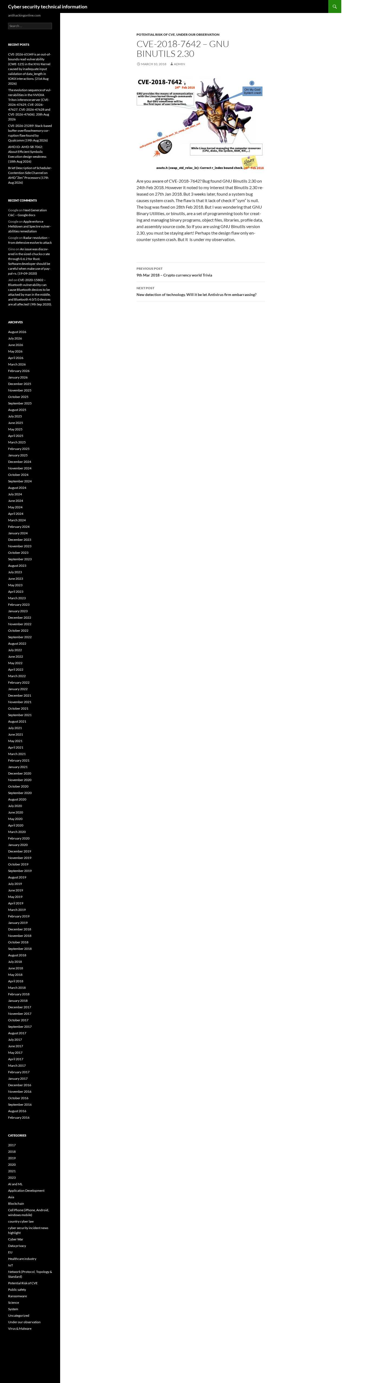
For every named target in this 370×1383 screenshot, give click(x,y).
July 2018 (15, 962)
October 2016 (18, 1098)
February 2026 (19, 371)
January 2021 (18, 767)
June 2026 (15, 345)
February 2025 (19, 449)
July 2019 (15, 884)
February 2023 (19, 604)
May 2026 (15, 351)
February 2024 (19, 527)
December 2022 (19, 617)
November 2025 (19, 390)
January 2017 (18, 1078)
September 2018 (20, 949)
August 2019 (17, 877)
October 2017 (18, 1020)
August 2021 (17, 721)
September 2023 (20, 559)
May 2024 (15, 507)
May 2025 (15, 429)
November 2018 (19, 936)
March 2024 (17, 520)
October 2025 (18, 397)
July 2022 (15, 650)
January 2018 (18, 1001)
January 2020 (18, 845)
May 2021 (15, 741)
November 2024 (19, 468)
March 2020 (17, 832)
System (13, 1309)
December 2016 (19, 1085)
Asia (11, 1197)
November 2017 (19, 1014)
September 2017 (20, 1027)
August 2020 (17, 799)
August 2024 (17, 488)
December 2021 (19, 695)
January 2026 (18, 377)
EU (10, 1252)
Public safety (17, 1289)
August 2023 (17, 566)
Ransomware (17, 1296)
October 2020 (18, 786)
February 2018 (19, 994)
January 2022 (18, 689)
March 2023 (17, 598)
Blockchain (16, 1203)
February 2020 (19, 838)
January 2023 (18, 611)
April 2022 (15, 669)
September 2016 (20, 1104)
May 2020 (15, 819)
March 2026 (17, 364)
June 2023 (15, 579)
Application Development (26, 1190)
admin (179, 64)
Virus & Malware (19, 1328)
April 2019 (15, 903)
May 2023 (15, 585)
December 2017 (19, 1007)
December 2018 (19, 929)
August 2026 (17, 332)
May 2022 (15, 663)
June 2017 (15, 1046)
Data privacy (17, 1246)
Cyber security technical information (47, 6)
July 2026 (15, 338)
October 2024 (18, 475)
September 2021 (20, 715)
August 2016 (17, 1111)
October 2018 (18, 942)
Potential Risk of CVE (156, 34)
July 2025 (15, 416)
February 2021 (19, 760)
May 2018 (15, 975)
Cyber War (15, 1239)
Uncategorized (18, 1315)
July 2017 (15, 1040)
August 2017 (17, 1033)
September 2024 (20, 481)
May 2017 (15, 1053)
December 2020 (19, 773)
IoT (10, 1265)
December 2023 (19, 540)
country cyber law (21, 1221)
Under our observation (197, 34)
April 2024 (15, 514)
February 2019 (19, 916)
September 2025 (20, 403)
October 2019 (18, 864)
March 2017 (17, 1065)
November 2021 (19, 702)
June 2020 (15, 812)
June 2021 (15, 734)
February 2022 (19, 682)
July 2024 (15, 494)
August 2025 (17, 410)
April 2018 (15, 981)
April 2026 (15, 358)
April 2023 (15, 592)
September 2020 (20, 793)
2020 (12, 1165)
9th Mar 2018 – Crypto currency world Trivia (174, 271)
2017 (12, 1145)
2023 (12, 1177)
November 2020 (19, 780)
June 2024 (15, 501)
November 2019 (19, 858)
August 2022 (17, 643)
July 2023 (15, 572)
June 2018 (15, 968)
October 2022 (18, 630)
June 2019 (15, 890)
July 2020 (15, 806)
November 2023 (19, 546)
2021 (12, 1171)
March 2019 (17, 910)
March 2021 (17, 754)
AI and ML (15, 1184)
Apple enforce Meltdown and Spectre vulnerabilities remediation (29, 226)
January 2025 (18, 455)
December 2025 (19, 384)
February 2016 (19, 1117)
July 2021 (15, 728)
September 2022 (20, 637)
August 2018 (17, 955)
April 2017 (15, 1059)
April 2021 (15, 747)
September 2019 (20, 871)
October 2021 (18, 708)
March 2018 (17, 988)
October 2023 (18, 553)
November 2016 (19, 1091)
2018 (12, 1152)
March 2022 (17, 676)
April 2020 (15, 825)
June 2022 (15, 656)
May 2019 (15, 897)
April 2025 (15, 436)
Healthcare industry (22, 1259)
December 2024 (19, 462)
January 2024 (18, 533)
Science (13, 1302)
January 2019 (18, 923)
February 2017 (19, 1072)
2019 (12, 1158)
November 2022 (19, 624)
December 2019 (19, 851)
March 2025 (17, 442)
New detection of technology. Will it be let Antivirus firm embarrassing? (197, 291)
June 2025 (15, 423)
